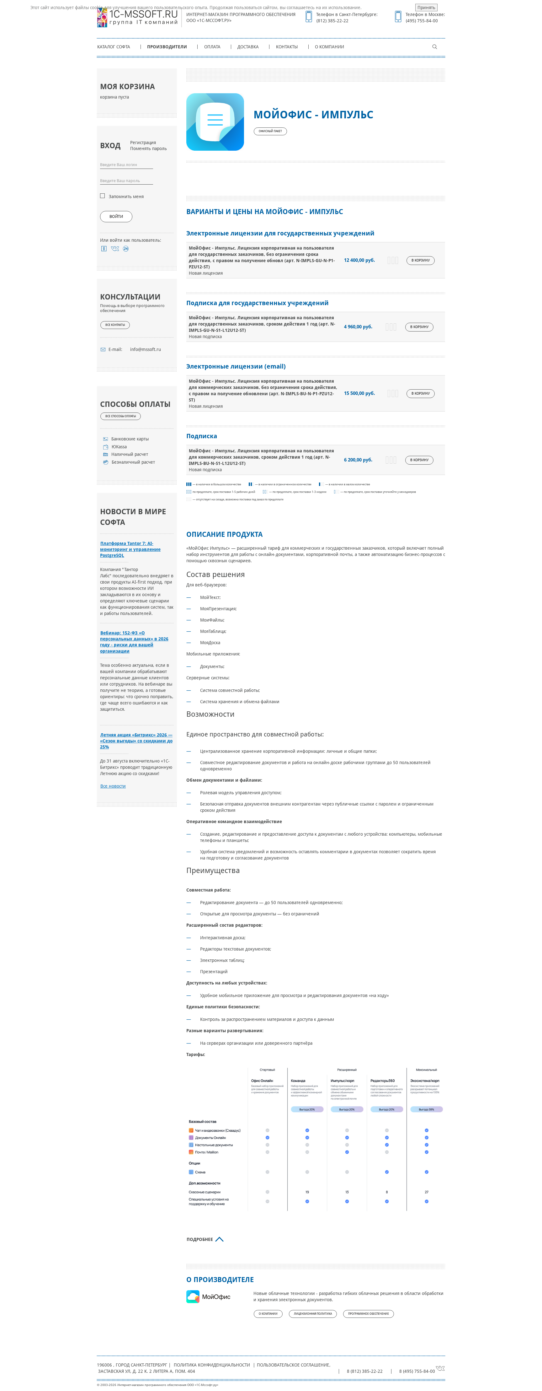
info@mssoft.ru (145, 349)
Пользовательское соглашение (293, 1364)
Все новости (113, 786)
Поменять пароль (148, 148)
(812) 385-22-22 (332, 20)
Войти (116, 216)
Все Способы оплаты (120, 416)
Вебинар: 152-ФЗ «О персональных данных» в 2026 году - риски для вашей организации (134, 641)
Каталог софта (113, 46)
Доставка (248, 46)
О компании (329, 46)
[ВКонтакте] (115, 248)
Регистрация (143, 142)
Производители (167, 46)
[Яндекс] (104, 248)
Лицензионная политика (313, 1313)
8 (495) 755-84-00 (417, 1371)
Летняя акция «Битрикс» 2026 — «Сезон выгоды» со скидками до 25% (136, 740)
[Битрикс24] (126, 248)
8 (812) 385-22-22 (365, 1371)
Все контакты (115, 324)
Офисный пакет (270, 131)
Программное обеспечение (368, 1313)
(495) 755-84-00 (422, 20)
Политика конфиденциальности (212, 1364)
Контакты (287, 46)
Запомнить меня (126, 196)
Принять (426, 7)
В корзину (421, 260)
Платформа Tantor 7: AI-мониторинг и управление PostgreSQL (130, 549)
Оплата (212, 46)
